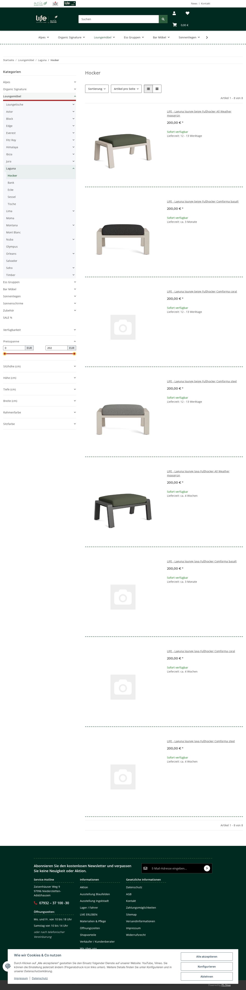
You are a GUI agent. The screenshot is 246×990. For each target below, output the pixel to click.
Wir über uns (88, 948)
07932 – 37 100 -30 (54, 903)
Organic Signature (15, 89)
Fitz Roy (11, 140)
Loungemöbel (12, 96)
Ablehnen (206, 976)
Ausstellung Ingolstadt (94, 901)
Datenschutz (40, 978)
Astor (9, 111)
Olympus (12, 246)
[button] (174, 13)
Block (9, 119)
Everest (11, 133)
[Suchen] (163, 19)
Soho (9, 268)
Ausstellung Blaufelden (95, 894)
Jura (8, 161)
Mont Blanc (13, 232)
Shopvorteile (88, 935)
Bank (11, 182)
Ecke (10, 190)
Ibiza (9, 154)
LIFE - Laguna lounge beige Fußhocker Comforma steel (202, 381)
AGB (128, 894)
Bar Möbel (9, 289)
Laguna (11, 168)
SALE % (7, 317)
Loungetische (14, 104)
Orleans (11, 253)
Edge (9, 126)
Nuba (9, 239)
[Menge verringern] (170, 148)
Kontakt (205, 3)
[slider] (5, 354)
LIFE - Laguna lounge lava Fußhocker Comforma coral (201, 651)
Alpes (6, 82)
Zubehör (8, 310)
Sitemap (131, 914)
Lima (9, 211)
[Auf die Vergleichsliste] (144, 116)
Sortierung (95, 89)
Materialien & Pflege (93, 921)
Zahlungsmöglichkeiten (141, 907)
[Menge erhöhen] (240, 148)
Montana (12, 225)
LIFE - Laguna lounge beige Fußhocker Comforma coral (202, 291)
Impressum (21, 978)
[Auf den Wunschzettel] (154, 116)
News (194, 3)
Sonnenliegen (12, 296)
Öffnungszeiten (90, 928)
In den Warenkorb (205, 159)
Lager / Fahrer (89, 907)
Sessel (12, 197)
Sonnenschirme (13, 303)
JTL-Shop (226, 985)
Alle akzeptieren (206, 956)
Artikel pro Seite (124, 89)
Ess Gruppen (11, 282)
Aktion (84, 887)
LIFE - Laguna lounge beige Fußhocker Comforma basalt (203, 201)
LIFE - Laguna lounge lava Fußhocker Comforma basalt (202, 561)
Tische (12, 204)
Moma (10, 218)
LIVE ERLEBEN (88, 914)
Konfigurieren (207, 966)
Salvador (11, 261)
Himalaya (12, 147)
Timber (10, 275)
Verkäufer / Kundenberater (97, 941)
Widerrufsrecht (136, 935)
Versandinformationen (140, 921)
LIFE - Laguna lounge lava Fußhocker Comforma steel (201, 741)
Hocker (12, 175)
